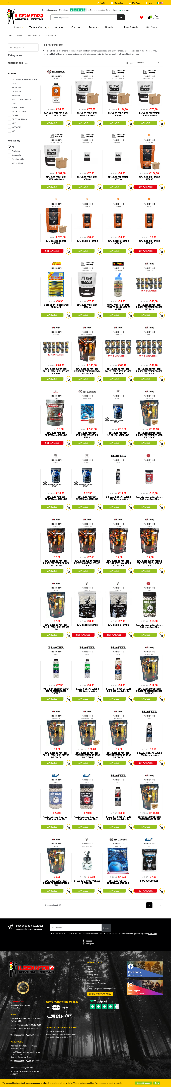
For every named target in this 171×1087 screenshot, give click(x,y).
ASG (14, 83)
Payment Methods (94, 977)
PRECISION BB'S (56, 76)
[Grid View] (127, 62)
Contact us (118, 2)
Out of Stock (17, 162)
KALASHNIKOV (19, 111)
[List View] (131, 62)
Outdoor (76, 27)
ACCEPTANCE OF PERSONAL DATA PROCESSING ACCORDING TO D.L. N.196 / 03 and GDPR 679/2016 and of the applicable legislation (104, 934)
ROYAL (15, 115)
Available (16, 150)
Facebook (89, 940)
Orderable (16, 154)
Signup (106, 927)
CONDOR (16, 91)
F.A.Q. (102, 2)
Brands (109, 27)
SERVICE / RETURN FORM (100, 994)
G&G (14, 103)
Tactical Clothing (38, 27)
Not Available (18, 158)
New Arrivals (131, 27)
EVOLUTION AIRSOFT (22, 99)
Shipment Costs (93, 980)
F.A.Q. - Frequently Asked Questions (101, 988)
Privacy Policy (92, 974)
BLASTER (16, 87)
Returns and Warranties (96, 983)
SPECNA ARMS (19, 119)
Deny (157, 1083)
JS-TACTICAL (18, 107)
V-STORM (16, 127)
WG (13, 131)
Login (151, 2)
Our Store (91, 969)
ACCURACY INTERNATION (24, 79)
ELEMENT (17, 95)
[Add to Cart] (68, 123)
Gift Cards (152, 27)
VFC (14, 123)
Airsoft (17, 27)
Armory (59, 27)
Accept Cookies (143, 1083)
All (13, 146)
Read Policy (152, 934)
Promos (93, 27)
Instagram (90, 943)
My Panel (136, 2)
